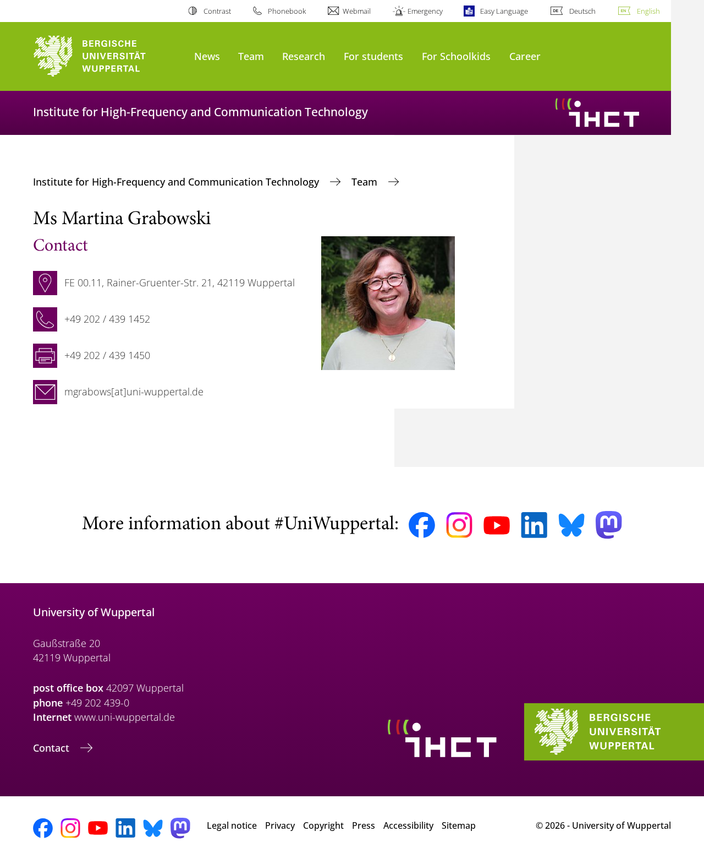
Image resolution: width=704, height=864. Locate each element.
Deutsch (582, 11)
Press (363, 825)
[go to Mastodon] (609, 525)
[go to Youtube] (496, 525)
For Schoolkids (456, 56)
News (207, 56)
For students (373, 56)
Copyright (323, 825)
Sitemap (459, 825)
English (648, 11)
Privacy (280, 825)
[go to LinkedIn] (534, 525)
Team (251, 56)
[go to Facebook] (422, 525)
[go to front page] (108, 56)
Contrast (217, 11)
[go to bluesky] (571, 524)
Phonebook (287, 11)
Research (303, 56)
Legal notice (232, 825)
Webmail (357, 11)
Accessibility (408, 825)
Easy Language (503, 11)
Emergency (425, 11)
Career (525, 56)
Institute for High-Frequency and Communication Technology (177, 181)
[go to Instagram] (459, 525)
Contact (52, 747)
